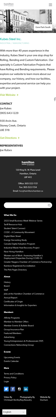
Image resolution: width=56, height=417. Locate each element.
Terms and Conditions (14, 374)
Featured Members (12, 333)
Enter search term (28, 205)
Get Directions (8, 138)
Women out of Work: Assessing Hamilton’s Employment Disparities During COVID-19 (23, 257)
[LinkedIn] (25, 389)
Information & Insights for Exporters (20, 305)
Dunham (44, 400)
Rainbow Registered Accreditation (19, 266)
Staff (6, 290)
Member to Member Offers (16, 322)
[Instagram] (19, 389)
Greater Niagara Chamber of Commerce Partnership (28, 262)
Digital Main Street (12, 236)
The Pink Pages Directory (15, 270)
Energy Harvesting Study (15, 240)
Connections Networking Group (19, 345)
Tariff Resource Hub (13, 224)
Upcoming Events (12, 357)
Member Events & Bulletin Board (19, 326)
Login (6, 381)
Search (49, 205)
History (7, 282)
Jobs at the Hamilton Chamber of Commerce (24, 294)
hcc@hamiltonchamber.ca (31, 191)
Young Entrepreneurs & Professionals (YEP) (23, 341)
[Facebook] (12, 389)
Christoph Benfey (12, 400)
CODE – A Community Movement (19, 232)
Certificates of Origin (13, 302)
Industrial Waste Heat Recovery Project (21, 248)
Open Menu (50, 5)
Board (6, 286)
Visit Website (8, 95)
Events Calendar (11, 361)
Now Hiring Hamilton (13, 252)
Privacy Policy (10, 378)
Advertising (9, 337)
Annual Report (10, 298)
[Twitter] (6, 389)
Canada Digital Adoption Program (19, 244)
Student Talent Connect (14, 228)
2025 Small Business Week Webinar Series (23, 221)
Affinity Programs (12, 318)
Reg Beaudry (26, 400)
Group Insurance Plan (14, 330)
